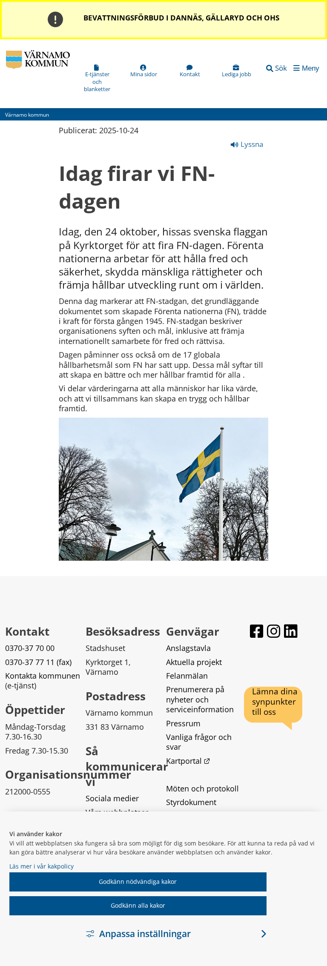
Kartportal (188, 761)
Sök (281, 68)
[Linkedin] (291, 631)
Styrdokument (191, 802)
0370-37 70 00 (29, 648)
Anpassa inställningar (145, 934)
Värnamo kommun (27, 114)
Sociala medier (112, 798)
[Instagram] (274, 631)
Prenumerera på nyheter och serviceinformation (200, 699)
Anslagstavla (188, 648)
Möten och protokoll (202, 788)
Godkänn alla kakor (138, 905)
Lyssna (251, 144)
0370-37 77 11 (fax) (38, 662)
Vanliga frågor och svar (200, 742)
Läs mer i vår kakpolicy (41, 866)
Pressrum (183, 723)
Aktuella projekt (194, 662)
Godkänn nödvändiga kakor (138, 881)
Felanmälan (187, 676)
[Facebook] (257, 631)
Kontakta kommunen (42, 676)
